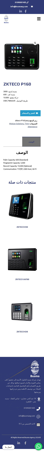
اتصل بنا (8, 447)
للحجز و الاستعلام (28, 113)
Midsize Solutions (16, 124)
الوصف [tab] (31, 142)
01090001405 (20, 2)
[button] (35, 43)
